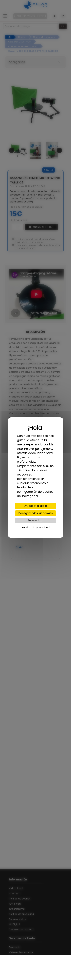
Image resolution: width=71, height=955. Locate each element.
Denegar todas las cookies (35, 513)
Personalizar (36, 520)
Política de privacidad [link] (35, 527)
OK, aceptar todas (35, 506)
